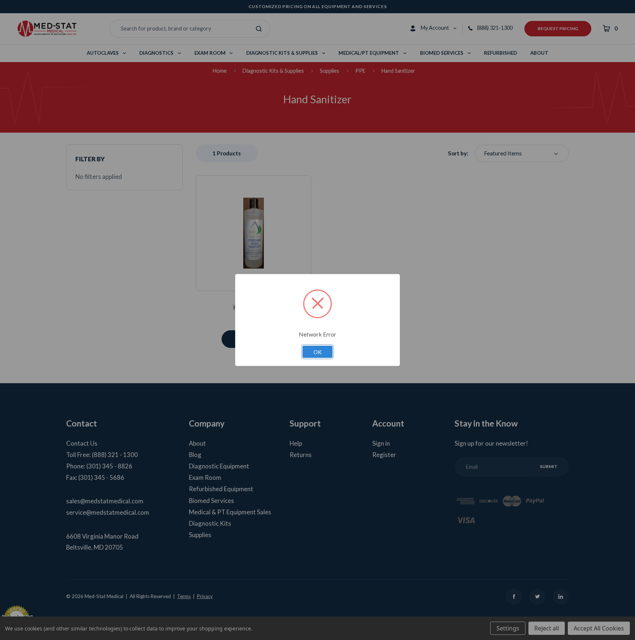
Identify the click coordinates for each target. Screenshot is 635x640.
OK (317, 352)
